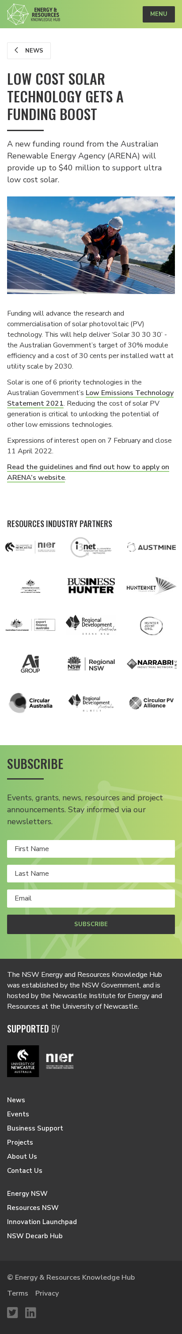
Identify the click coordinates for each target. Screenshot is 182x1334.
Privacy (47, 1293)
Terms (17, 1293)
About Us (22, 1156)
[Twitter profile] (12, 1313)
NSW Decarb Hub (35, 1236)
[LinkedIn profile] (30, 1313)
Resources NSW (33, 1207)
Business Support (35, 1128)
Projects (20, 1142)
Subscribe (91, 924)
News (33, 51)
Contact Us (24, 1170)
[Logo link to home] (33, 14)
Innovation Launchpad (42, 1221)
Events (18, 1114)
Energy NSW (27, 1193)
